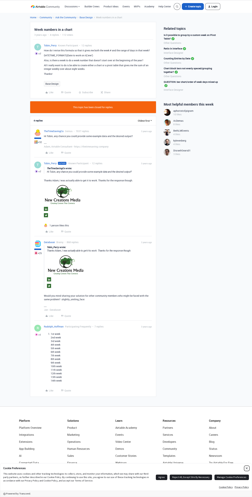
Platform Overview (30, 428)
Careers (213, 435)
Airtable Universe (173, 463)
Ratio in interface (173, 48)
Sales (70, 456)
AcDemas (178, 120)
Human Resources (78, 449)
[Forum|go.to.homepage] (45, 6)
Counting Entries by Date (177, 58)
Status (213, 449)
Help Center (164, 6)
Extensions (25, 442)
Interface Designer (173, 52)
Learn (118, 421)
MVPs (137, 6)
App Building (26, 449)
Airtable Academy (126, 428)
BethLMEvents (181, 130)
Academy (149, 6)
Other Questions (172, 42)
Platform (24, 421)
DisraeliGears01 (182, 150)
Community (46, 17)
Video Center (123, 442)
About (212, 428)
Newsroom (215, 456)
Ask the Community (65, 17)
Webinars (121, 463)
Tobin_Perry (50, 45)
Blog (211, 442)
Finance (72, 463)
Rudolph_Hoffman (54, 326)
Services (168, 435)
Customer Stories (125, 456)
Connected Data (29, 463)
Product (72, 428)
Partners (168, 428)
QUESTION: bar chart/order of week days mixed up (191, 81)
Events (126, 6)
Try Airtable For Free (221, 463)
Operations (74, 442)
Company (215, 421)
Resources (169, 421)
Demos (119, 449)
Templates (169, 456)
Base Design (86, 17)
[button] (193, 6)
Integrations (26, 435)
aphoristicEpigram (183, 110)
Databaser (49, 242)
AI (20, 456)
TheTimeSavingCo (54, 131)
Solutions (73, 421)
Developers (169, 442)
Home (33, 17)
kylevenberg (179, 140)
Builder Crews (92, 6)
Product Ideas (111, 6)
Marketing (73, 435)
